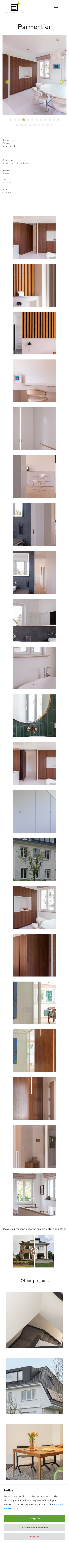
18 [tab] (39, 125)
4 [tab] (23, 120)
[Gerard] (34, 1320)
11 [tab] (54, 120)
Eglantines (26, 1407)
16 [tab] (30, 125)
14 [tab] (21, 125)
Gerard (21, 1341)
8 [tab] (41, 120)
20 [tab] (48, 125)
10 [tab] (50, 120)
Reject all (34, 1536)
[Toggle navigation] (55, 7)
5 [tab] (27, 120)
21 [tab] (52, 125)
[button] (7, 82)
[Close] (65, 1488)
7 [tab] (36, 120)
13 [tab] (17, 125)
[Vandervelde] (34, 1452)
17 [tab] (34, 125)
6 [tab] (32, 120)
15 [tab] (26, 125)
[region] (34, 1514)
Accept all (34, 1518)
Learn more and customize (34, 1527)
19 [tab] (43, 125)
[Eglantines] (34, 1386)
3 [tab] (19, 120)
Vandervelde (29, 1474)
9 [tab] (45, 120)
